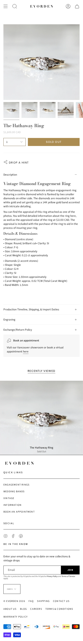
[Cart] (77, 6)
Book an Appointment (19, 512)
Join (70, 569)
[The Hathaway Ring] (41, 418)
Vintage (8, 498)
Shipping (43, 601)
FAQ (31, 601)
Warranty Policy (15, 617)
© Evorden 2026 (14, 601)
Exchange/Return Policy (17, 330)
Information (12, 505)
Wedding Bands (14, 491)
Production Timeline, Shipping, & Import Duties (31, 309)
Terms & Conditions (59, 609)
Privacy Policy (52, 576)
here (26, 351)
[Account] (68, 6)
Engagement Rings (16, 485)
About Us (10, 609)
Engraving (9, 320)
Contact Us (61, 601)
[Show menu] (5, 6)
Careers (36, 609)
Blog (23, 609)
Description (10, 175)
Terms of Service (68, 576)
